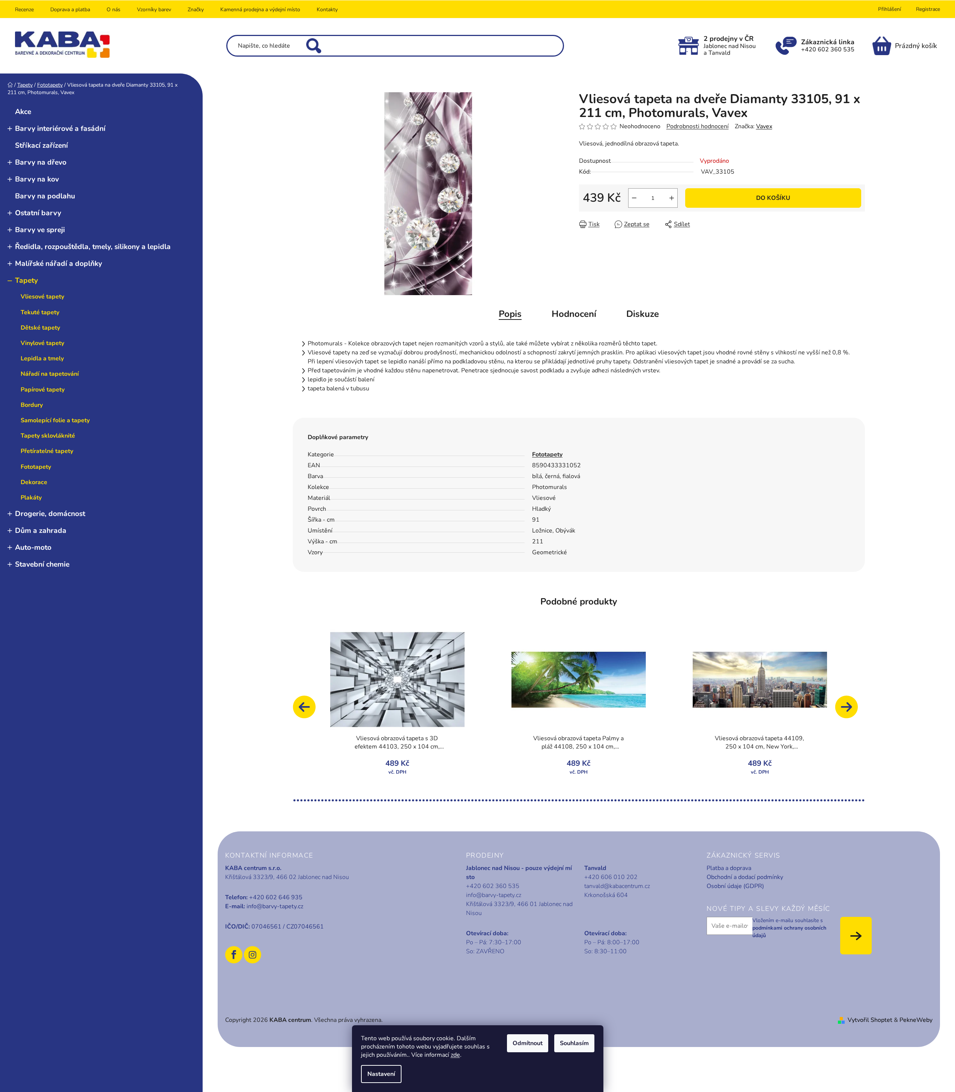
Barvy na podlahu (45, 196)
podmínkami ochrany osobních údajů (789, 931)
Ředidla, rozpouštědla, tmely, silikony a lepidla (93, 247)
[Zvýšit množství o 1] (671, 198)
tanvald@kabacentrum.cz (617, 886)
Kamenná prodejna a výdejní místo (260, 9)
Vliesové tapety (42, 296)
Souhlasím (574, 1043)
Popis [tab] (510, 314)
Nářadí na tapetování (50, 374)
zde (455, 1055)
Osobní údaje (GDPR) (735, 886)
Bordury (32, 405)
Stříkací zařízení (41, 145)
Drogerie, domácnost (50, 514)
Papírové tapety (43, 390)
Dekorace (34, 482)
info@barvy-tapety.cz (275, 906)
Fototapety (36, 467)
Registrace (928, 9)
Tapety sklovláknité (48, 436)
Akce (23, 112)
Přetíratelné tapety (47, 451)
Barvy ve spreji (40, 230)
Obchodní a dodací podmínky (745, 877)
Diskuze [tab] (642, 314)
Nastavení (381, 1074)
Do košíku (773, 198)
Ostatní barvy (38, 213)
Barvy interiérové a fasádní (60, 129)
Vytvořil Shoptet (870, 1020)
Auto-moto (33, 547)
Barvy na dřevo (40, 162)
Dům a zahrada (40, 531)
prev (308, 711)
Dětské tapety (40, 328)
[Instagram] (252, 954)
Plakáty (31, 498)
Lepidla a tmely (42, 358)
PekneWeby (915, 1020)
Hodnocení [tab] (574, 314)
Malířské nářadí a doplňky (58, 263)
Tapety (26, 280)
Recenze (24, 9)
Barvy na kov (37, 179)
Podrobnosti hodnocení (697, 126)
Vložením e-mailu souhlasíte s (789, 928)
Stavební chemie (42, 564)
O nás (113, 9)
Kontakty (327, 9)
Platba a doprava (729, 868)
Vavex (764, 126)
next (850, 711)
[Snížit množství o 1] (634, 198)
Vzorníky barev (154, 9)
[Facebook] (233, 954)
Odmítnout (528, 1043)
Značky (196, 9)
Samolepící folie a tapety (55, 420)
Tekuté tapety (40, 312)
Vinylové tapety (42, 343)
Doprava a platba (70, 9)
